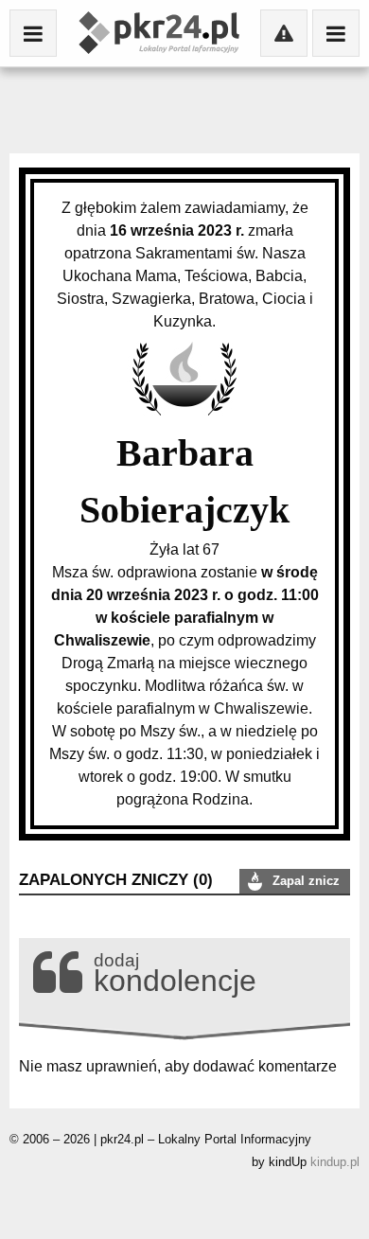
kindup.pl (335, 1162)
